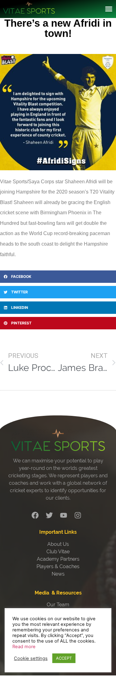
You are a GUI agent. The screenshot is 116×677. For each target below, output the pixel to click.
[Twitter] (49, 515)
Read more (24, 646)
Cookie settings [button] (31, 658)
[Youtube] (64, 515)
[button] (109, 9)
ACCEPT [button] (64, 658)
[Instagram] (78, 515)
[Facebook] (35, 515)
